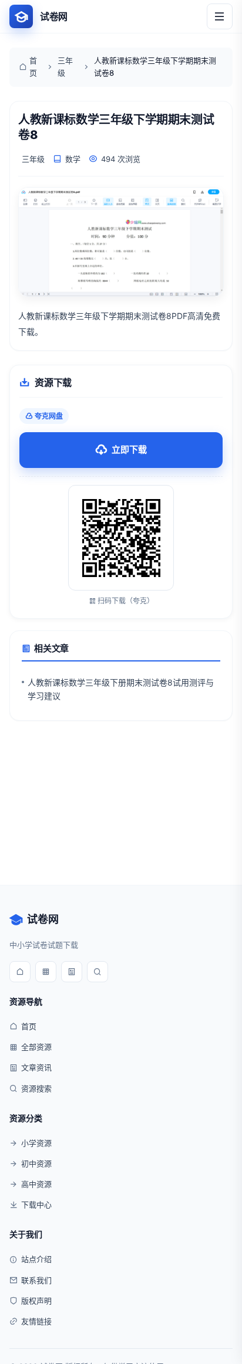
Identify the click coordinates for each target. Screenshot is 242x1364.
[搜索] (97, 971)
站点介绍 (36, 1259)
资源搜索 (36, 1088)
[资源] (45, 971)
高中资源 (36, 1184)
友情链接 (36, 1321)
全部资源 (36, 1046)
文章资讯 (36, 1067)
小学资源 (36, 1143)
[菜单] (220, 16)
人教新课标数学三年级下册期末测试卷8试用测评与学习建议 (121, 689)
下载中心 (36, 1204)
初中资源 (36, 1163)
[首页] (20, 971)
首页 (33, 66)
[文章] (71, 971)
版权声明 (36, 1300)
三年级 (65, 66)
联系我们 (36, 1280)
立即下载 (129, 449)
